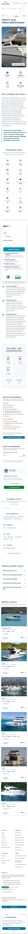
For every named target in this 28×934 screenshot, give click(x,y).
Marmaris (4, 840)
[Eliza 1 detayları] (14, 651)
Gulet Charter (18, 835)
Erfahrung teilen (19, 867)
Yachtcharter (18, 832)
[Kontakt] (22, 3)
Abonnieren (14, 907)
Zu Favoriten (16, 15)
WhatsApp (18, 278)
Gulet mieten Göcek (19, 837)
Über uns (4, 855)
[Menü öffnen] (25, 3)
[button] (14, 47)
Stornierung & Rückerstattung (18, 861)
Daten (5, 233)
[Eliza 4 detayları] (14, 791)
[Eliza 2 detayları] (14, 686)
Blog (3, 858)
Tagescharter (18, 847)
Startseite (3, 8)
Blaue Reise (4, 842)
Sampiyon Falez (6, 628)
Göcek (3, 832)
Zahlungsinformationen (20, 864)
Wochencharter (18, 849)
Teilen (24, 15)
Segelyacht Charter (19, 845)
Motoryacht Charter (19, 840)
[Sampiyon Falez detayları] (14, 616)
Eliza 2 (4, 698)
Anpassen (14, 931)
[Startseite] (5, 3)
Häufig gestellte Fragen (20, 855)
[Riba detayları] (14, 756)
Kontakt (3, 863)
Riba (3, 768)
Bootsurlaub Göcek (6, 847)
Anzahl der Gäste (8, 240)
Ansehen (5, 638)
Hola (3, 733)
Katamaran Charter (19, 842)
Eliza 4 (4, 803)
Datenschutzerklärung (7, 925)
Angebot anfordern (14, 249)
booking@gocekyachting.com (8, 889)
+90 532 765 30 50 (14, 887)
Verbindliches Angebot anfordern (14, 437)
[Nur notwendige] (25, 917)
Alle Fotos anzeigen (19, 64)
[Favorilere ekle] (25, 608)
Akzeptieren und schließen (14, 928)
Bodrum (3, 837)
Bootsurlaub (4, 845)
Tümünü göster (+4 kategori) (14, 553)
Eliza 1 (4, 663)
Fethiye (3, 835)
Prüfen (6, 270)
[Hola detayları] (14, 721)
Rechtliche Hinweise (19, 858)
